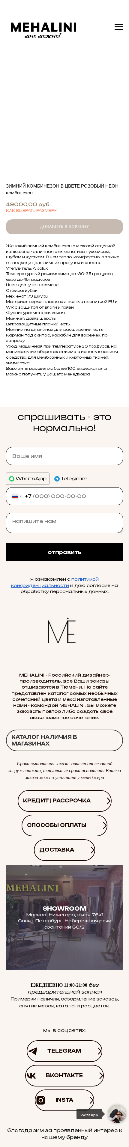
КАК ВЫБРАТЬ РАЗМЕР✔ (31, 210)
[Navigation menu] (119, 27)
